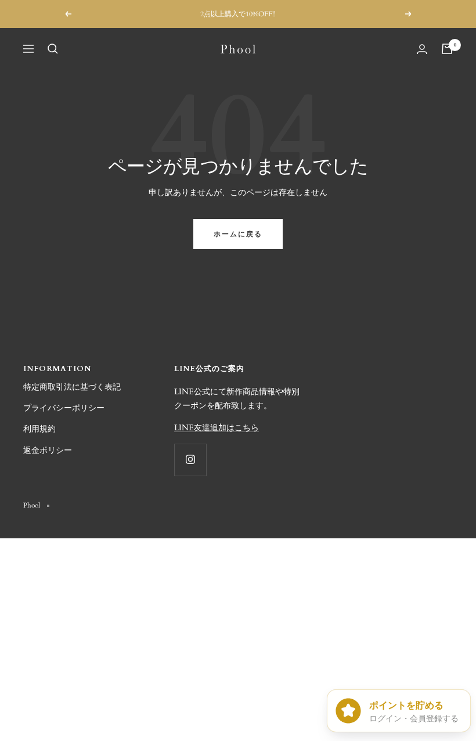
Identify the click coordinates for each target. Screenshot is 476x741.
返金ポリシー (47, 450)
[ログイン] (422, 49)
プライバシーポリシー (63, 407)
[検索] (53, 49)
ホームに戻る (238, 234)
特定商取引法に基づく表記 (72, 387)
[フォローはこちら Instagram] (190, 460)
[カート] (447, 49)
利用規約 (39, 428)
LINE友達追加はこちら (216, 427)
